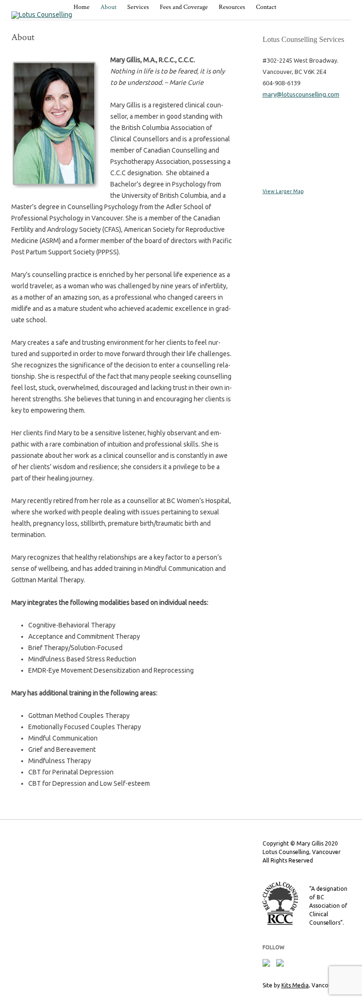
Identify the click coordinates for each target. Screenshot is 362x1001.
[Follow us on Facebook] (268, 964)
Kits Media (295, 985)
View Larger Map (283, 191)
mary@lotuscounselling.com (301, 94)
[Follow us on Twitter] (282, 964)
